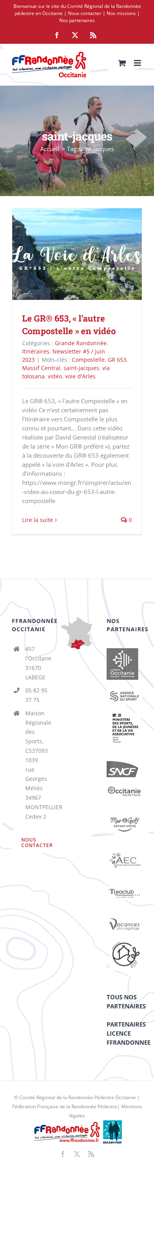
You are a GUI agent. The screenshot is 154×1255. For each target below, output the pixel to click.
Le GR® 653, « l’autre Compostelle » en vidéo (66, 254)
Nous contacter (84, 13)
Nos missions (121, 13)
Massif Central (41, 368)
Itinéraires (35, 351)
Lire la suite (37, 520)
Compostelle (88, 359)
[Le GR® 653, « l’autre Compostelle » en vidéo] (77, 253)
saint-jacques (81, 368)
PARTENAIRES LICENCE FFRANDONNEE (128, 1033)
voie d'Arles (80, 376)
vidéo (55, 376)
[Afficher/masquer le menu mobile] (138, 63)
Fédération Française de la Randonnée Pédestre (64, 1106)
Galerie (89, 254)
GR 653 (117, 359)
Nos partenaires (77, 20)
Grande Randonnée (81, 343)
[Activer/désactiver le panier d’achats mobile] (122, 63)
